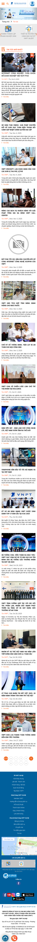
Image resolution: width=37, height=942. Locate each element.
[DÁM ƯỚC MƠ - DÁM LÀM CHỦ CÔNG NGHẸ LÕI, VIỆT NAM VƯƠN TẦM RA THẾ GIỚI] (18, 415)
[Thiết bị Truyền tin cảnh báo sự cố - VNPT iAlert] (28, 28)
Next (36, 34)
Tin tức (15, 22)
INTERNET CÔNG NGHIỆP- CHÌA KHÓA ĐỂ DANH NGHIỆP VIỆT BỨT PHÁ (18, 74)
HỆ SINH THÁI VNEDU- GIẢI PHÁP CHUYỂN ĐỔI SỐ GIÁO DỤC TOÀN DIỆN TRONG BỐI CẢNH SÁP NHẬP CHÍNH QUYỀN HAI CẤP (18, 127)
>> (26, 763)
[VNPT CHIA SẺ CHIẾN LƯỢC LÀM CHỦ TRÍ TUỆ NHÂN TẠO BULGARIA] (18, 374)
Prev (0, 34)
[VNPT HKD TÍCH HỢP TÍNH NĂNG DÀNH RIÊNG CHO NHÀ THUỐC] (18, 290)
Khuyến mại (19, 827)
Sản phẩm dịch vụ (19, 824)
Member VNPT (18, 798)
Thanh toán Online (18, 807)
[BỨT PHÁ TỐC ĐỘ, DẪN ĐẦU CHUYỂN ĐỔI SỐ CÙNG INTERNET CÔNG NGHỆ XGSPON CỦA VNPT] (18, 244)
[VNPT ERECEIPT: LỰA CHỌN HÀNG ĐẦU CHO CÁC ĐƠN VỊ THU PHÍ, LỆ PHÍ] (18, 156)
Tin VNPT (5, 79)
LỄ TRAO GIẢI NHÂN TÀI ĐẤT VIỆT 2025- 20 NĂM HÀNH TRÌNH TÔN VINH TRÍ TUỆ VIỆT (18, 694)
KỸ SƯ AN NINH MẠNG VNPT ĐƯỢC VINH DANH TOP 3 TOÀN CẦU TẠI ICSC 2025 (18, 512)
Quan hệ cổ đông (18, 788)
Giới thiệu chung (18, 779)
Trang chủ (5, 22)
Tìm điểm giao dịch (19, 830)
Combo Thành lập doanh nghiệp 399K (8, 35)
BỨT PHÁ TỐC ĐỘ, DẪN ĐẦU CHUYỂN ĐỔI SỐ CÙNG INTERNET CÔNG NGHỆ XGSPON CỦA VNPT (18, 261)
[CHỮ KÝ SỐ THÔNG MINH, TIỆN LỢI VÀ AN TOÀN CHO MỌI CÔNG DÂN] (18, 332)
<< (11, 758)
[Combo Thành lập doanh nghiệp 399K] (8, 28)
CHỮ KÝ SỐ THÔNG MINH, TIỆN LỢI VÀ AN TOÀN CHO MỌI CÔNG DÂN (18, 346)
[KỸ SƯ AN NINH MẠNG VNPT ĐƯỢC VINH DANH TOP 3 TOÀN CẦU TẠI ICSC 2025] (18, 499)
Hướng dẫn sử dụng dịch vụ (18, 801)
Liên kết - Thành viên (18, 782)
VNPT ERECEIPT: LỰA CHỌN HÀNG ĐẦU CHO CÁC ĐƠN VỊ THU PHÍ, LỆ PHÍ (18, 170)
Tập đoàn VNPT (19, 791)
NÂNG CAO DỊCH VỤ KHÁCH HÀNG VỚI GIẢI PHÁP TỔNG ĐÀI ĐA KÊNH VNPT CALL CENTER (18, 213)
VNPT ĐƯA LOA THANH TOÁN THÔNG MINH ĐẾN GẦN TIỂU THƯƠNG (18, 736)
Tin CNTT (5, 517)
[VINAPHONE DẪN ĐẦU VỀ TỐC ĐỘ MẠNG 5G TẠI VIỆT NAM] (18, 457)
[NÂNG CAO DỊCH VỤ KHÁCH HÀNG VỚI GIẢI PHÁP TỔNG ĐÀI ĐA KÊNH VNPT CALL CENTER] (18, 198)
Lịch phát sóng (18, 814)
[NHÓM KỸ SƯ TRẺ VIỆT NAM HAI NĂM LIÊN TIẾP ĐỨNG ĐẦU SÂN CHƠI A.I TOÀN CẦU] (18, 639)
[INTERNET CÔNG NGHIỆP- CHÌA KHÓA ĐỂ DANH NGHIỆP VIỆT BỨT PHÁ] (18, 62)
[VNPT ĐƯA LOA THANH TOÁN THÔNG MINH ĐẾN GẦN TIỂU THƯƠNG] (18, 722)
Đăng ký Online (19, 821)
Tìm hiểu (6, 97)
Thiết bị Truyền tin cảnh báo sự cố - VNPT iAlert (29, 36)
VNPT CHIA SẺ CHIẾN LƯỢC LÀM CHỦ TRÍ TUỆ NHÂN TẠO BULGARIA (18, 387)
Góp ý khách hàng (18, 811)
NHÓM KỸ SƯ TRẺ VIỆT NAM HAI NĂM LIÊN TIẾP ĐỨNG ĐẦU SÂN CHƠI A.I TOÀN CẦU (18, 653)
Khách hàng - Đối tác (18, 785)
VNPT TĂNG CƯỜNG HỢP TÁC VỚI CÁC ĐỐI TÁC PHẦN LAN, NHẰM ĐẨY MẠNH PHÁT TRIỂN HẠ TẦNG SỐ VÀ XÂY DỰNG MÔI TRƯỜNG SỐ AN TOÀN (18, 606)
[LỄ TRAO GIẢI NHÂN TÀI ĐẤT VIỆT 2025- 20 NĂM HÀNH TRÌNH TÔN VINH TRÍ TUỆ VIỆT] (18, 680)
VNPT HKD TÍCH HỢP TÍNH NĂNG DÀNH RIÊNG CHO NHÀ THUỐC (18, 304)
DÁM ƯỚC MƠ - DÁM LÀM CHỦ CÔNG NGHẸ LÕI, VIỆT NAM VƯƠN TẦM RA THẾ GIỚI (18, 429)
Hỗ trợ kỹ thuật (18, 804)
